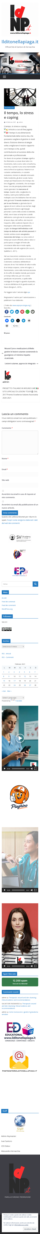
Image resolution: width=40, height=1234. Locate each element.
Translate (18, 701)
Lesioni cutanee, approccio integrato (20, 363)
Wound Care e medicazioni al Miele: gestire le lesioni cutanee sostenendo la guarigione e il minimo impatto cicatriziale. (21, 353)
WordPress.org (7, 609)
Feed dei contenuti (8, 602)
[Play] (5, 769)
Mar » (9, 691)
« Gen (4, 691)
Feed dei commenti (9, 605)
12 (25, 676)
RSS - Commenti (8, 657)
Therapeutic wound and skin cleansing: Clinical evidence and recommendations (19, 1006)
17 (14, 681)
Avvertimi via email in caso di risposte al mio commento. (18, 496)
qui (29, 292)
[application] (20, 738)
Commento (7, 428)
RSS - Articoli (6, 654)
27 (30, 685)
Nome (5, 458)
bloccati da (23, 982)
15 (4, 681)
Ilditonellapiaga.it (20, 41)
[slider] (18, 768)
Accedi (4, 598)
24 (14, 685)
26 (25, 685)
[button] (20, 738)
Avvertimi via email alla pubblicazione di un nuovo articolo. (20, 506)
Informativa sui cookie (21, 1225)
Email (5, 469)
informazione (9, 107)
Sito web (5, 480)
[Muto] (32, 769)
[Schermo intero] (35, 769)
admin (21, 122)
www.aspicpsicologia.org (21, 305)
